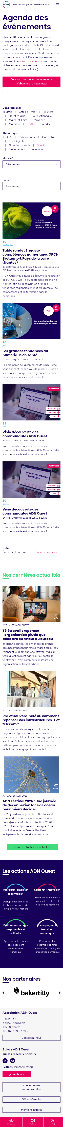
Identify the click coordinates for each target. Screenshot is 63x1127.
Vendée (46, 124)
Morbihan (14, 124)
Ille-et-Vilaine (17, 116)
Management (17, 149)
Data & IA (48, 137)
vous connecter (28, 61)
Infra (33, 141)
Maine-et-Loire (18, 120)
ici (36, 69)
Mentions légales (31, 1109)
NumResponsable (20, 145)
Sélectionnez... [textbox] (13, 164)
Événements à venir (14, 552)
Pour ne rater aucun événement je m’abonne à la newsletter (31, 81)
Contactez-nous (31, 1037)
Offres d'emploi (31, 1099)
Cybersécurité (27, 137)
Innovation (38, 149)
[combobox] (31, 164)
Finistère (48, 112)
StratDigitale (16, 141)
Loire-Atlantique (42, 116)
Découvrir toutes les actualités (32, 847)
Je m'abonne (17, 1074)
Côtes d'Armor (27, 112)
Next (59, 992)
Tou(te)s (7, 112)
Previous (3, 992)
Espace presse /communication (31, 1087)
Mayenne (39, 120)
